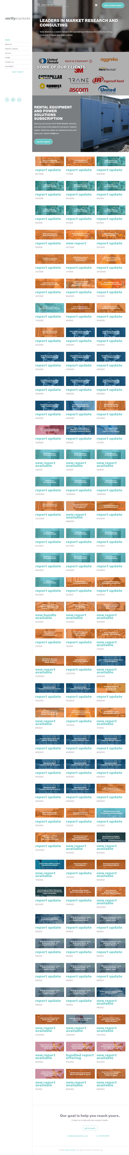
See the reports (43, 142)
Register (20, 72)
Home (7, 40)
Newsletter (9, 66)
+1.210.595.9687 (102, 1136)
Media (7, 57)
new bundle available (45, 616)
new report (76, 243)
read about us (46, 78)
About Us (8, 44)
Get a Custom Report (113, 5)
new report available (45, 464)
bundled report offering (80, 1056)
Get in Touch (90, 1128)
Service (8, 53)
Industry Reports (11, 49)
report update (48, 170)
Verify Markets (70, 1150)
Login (14, 72)
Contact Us (9, 62)
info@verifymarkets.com (77, 1136)
